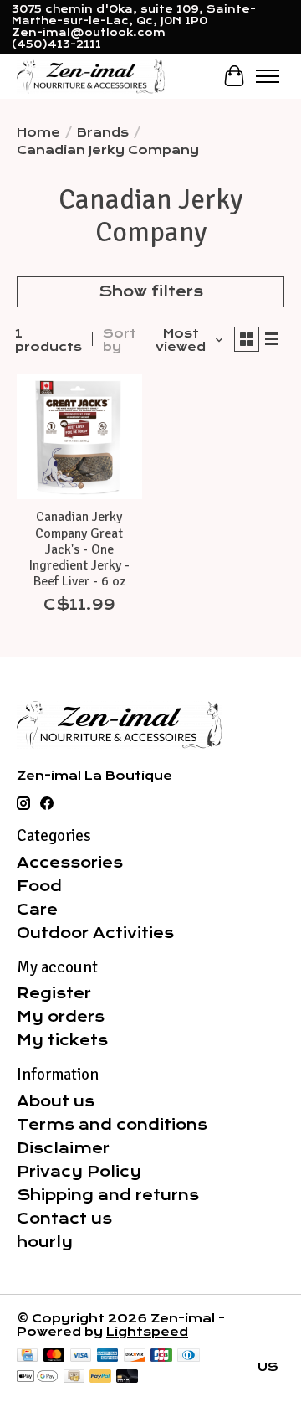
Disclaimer (63, 1148)
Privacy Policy (79, 1171)
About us (55, 1101)
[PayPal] (100, 1377)
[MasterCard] (54, 1356)
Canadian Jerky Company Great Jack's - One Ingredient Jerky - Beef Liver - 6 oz (79, 549)
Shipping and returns (108, 1195)
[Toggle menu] (267, 76)
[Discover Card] (134, 1356)
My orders (61, 1016)
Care (37, 909)
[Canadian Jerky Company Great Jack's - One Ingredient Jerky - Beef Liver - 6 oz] (79, 436)
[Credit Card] (27, 1356)
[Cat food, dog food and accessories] (91, 76)
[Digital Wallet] (37, 1377)
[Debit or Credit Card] (127, 1377)
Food (39, 886)
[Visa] (81, 1356)
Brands (103, 132)
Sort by (119, 340)
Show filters (151, 291)
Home (38, 132)
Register (54, 993)
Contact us (64, 1218)
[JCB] (161, 1356)
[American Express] (108, 1356)
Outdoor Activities (95, 933)
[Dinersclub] (188, 1356)
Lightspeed (147, 1331)
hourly (45, 1242)
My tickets (62, 1040)
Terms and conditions (112, 1124)
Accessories (70, 862)
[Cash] (74, 1377)
